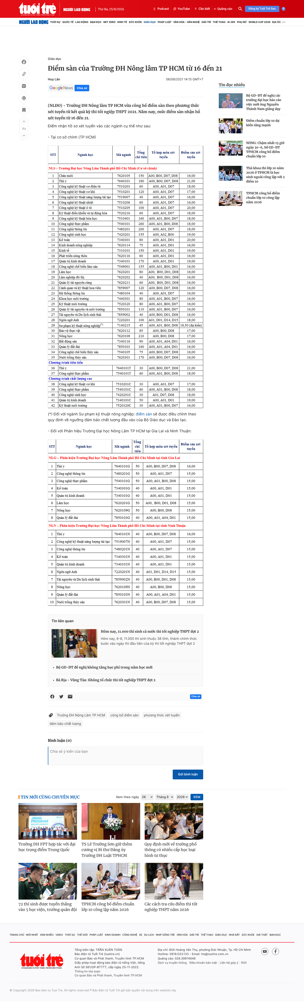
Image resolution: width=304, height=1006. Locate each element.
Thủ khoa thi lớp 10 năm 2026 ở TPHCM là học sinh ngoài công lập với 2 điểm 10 (265, 174)
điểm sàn (144, 414)
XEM (196, 797)
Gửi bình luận (188, 774)
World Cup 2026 (259, 22)
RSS (244, 963)
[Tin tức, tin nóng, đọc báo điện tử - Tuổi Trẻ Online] (40, 9)
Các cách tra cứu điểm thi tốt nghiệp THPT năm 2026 (171, 907)
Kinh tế (122, 22)
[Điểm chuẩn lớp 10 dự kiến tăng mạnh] (231, 125)
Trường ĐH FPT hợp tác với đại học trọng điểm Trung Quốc (46, 847)
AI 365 (231, 22)
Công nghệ (129, 934)
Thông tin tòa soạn (87, 971)
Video (59, 934)
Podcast (163, 9)
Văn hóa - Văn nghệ (186, 22)
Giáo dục (150, 22)
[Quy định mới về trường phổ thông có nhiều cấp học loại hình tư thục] (174, 821)
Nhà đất (234, 934)
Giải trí (206, 22)
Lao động (82, 22)
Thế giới (82, 934)
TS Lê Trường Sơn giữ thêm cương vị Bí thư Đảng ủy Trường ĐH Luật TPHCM (106, 850)
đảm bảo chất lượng (65, 723)
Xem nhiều (47, 934)
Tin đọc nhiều (232, 84)
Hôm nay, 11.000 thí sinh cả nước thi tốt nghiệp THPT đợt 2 (150, 632)
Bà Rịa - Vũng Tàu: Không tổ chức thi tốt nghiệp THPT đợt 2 (106, 680)
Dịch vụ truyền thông (172, 963)
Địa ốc (276, 22)
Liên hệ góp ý (229, 963)
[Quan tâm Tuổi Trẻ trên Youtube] (264, 951)
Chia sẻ (82, 88)
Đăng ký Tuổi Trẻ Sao (262, 8)
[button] (23, 121)
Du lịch (149, 934)
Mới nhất (32, 934)
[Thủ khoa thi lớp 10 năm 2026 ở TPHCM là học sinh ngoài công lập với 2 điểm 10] (231, 173)
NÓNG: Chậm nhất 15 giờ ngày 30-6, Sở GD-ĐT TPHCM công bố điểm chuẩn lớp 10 (265, 149)
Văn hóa (182, 934)
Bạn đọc (95, 22)
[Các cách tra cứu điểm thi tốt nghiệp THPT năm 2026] (174, 881)
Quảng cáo (224, 9)
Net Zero (109, 22)
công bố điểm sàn (124, 715)
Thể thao (219, 22)
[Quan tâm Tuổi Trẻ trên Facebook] (275, 951)
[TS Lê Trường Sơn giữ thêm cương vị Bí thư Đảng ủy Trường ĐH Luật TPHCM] (110, 821)
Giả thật (262, 934)
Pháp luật (164, 22)
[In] (23, 99)
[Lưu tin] (23, 111)
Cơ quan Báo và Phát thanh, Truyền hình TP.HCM (108, 975)
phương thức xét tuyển (162, 715)
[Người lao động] (76, 8)
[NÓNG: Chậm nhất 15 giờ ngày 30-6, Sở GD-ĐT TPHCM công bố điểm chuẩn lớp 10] (231, 148)
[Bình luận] (23, 87)
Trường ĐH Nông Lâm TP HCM (81, 715)
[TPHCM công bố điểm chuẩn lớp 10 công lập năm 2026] (231, 198)
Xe (140, 934)
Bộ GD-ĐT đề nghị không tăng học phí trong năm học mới (104, 667)
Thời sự (55, 22)
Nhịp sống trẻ (165, 934)
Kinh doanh (113, 934)
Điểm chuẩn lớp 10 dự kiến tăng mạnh (262, 123)
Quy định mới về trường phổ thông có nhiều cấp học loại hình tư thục (171, 850)
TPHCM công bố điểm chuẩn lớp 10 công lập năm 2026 (263, 197)
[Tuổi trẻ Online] (42, 961)
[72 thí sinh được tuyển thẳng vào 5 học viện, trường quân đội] (47, 881)
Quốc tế (67, 22)
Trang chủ (17, 934)
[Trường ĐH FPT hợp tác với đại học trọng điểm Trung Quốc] (47, 821)
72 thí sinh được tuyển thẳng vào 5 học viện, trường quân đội (47, 907)
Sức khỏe (135, 22)
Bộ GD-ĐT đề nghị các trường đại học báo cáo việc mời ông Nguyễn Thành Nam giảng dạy (263, 102)
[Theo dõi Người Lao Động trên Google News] (61, 87)
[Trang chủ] (33, 22)
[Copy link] (23, 75)
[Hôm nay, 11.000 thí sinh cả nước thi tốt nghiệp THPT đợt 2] (74, 643)
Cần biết (204, 9)
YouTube (184, 9)
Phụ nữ (242, 22)
